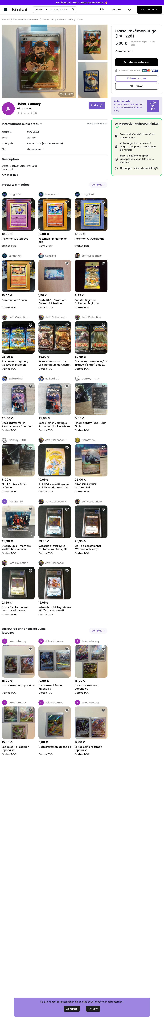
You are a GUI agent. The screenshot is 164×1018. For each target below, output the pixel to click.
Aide (101, 9)
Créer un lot (153, 106)
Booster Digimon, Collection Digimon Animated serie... (87, 302)
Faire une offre (136, 78)
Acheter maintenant (136, 62)
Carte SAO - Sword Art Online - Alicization (52, 302)
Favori (139, 86)
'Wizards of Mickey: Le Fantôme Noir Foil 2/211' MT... (52, 547)
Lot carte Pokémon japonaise (50, 687)
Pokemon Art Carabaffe (89, 238)
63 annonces (24, 108)
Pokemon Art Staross (15, 238)
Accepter (71, 1008)
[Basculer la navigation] (5, 9)
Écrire (95, 105)
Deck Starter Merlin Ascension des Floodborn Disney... (17, 424)
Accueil (6, 19)
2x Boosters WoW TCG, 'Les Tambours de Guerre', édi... (54, 363)
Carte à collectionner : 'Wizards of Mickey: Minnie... (88, 547)
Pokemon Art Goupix (14, 300)
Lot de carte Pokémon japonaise (15, 748)
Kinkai (20, 9)
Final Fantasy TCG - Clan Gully (90, 424)
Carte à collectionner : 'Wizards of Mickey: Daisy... (16, 609)
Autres (79, 19)
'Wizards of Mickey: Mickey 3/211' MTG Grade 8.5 (54, 609)
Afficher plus (10, 174)
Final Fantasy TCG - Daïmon (14, 486)
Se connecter (149, 9)
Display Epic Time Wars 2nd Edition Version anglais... (16, 547)
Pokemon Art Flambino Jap (52, 240)
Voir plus (97, 184)
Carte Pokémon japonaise (18, 685)
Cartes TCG (48, 19)
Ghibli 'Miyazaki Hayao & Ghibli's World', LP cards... (53, 486)
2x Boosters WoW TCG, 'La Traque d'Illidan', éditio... (91, 363)
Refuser (93, 1008)
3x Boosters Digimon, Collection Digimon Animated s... (15, 363)
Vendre (116, 9)
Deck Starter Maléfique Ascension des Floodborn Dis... (54, 424)
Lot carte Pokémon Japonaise (86, 687)
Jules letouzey (29, 103)
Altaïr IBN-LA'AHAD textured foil (86, 486)
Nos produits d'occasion (25, 19)
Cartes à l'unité (65, 19)
